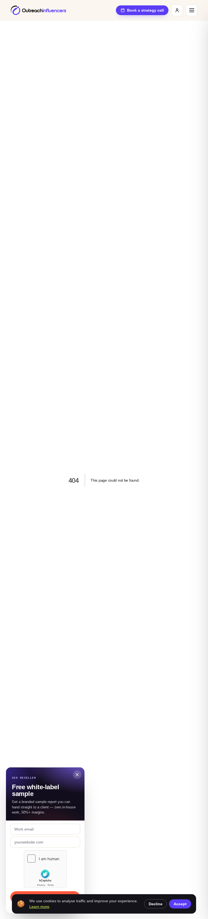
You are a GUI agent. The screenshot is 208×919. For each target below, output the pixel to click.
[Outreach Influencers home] (38, 10)
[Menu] (192, 10)
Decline (155, 904)
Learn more (39, 906)
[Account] (177, 10)
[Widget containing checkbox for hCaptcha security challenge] (45, 868)
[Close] (77, 774)
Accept (180, 904)
